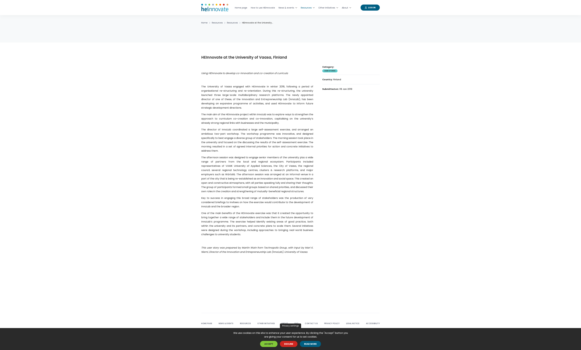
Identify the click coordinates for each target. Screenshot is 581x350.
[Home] (214, 7)
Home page (206, 323)
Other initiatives (266, 323)
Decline (288, 343)
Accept (268, 343)
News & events (226, 323)
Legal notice (352, 323)
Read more (310, 343)
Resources (245, 323)
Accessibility (373, 323)
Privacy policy (332, 323)
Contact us (311, 323)
